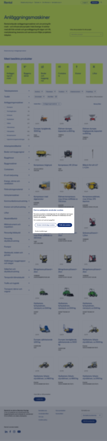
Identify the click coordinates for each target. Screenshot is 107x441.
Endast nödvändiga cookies (46, 225)
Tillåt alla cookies (64, 225)
